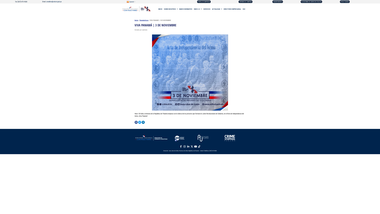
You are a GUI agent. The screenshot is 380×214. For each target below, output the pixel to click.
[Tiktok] (199, 146)
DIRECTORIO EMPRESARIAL (232, 9)
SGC (244, 9)
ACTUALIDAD (216, 9)
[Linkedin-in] (188, 146)
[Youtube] (195, 146)
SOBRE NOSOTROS (170, 9)
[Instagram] (184, 146)
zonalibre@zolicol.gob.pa (54, 2)
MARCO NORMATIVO (185, 9)
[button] (136, 122)
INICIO (160, 9)
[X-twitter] (191, 146)
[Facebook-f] (180, 146)
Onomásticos (144, 20)
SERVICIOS (206, 9)
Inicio (136, 20)
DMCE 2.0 (197, 9)
